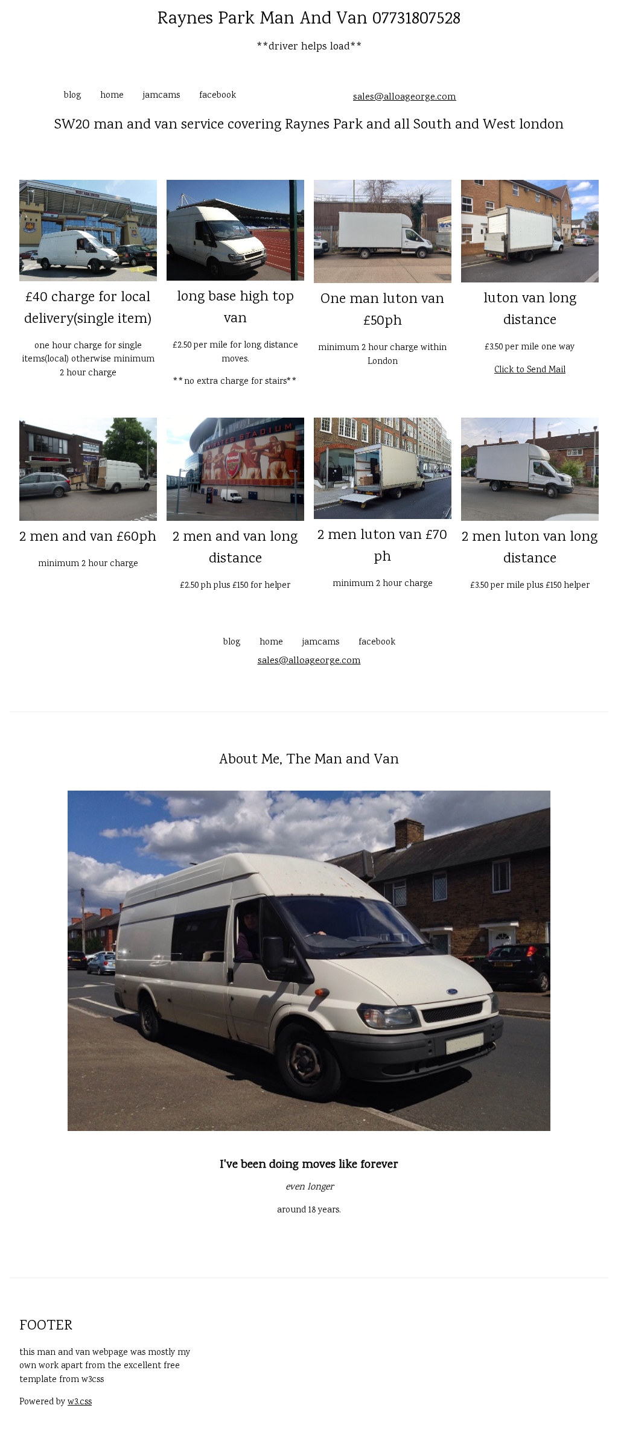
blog (72, 96)
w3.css (80, 1402)
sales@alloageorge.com (404, 97)
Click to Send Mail (529, 370)
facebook (217, 96)
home (112, 96)
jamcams (161, 96)
